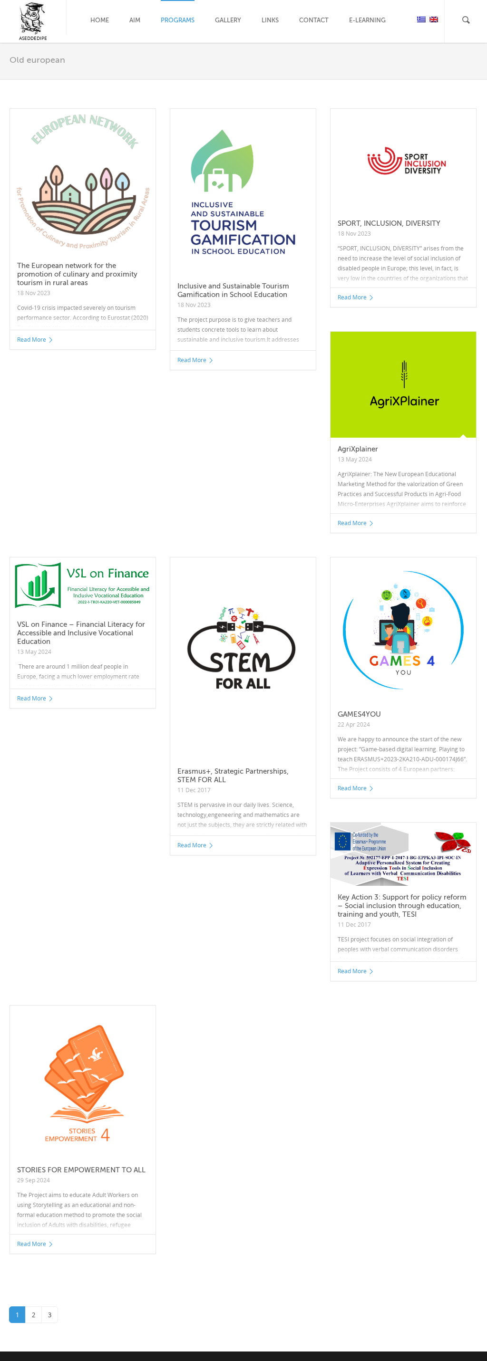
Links (270, 20)
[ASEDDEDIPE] (33, 18)
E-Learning (367, 20)
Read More (31, 339)
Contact (314, 20)
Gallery (228, 20)
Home (99, 20)
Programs (178, 20)
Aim (134, 20)
